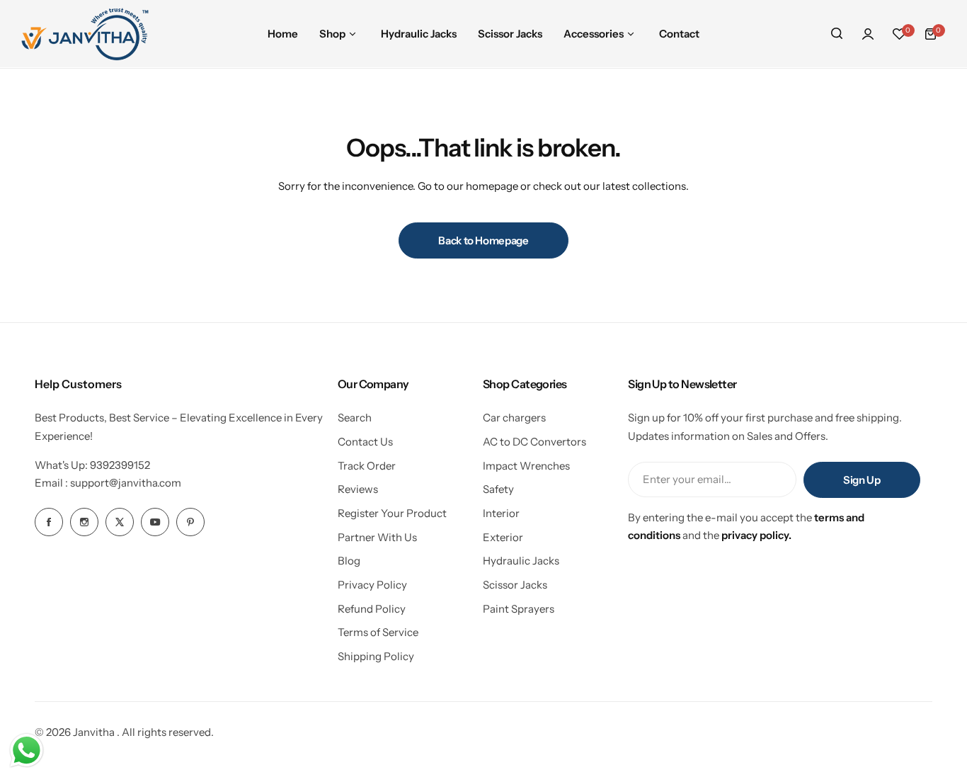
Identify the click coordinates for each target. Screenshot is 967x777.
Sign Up (861, 480)
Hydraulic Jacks (521, 560)
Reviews (358, 489)
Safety (498, 489)
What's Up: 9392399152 (92, 465)
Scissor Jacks (515, 584)
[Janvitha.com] (85, 34)
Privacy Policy (372, 584)
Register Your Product (392, 513)
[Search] (836, 34)
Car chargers (514, 417)
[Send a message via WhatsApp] (26, 750)
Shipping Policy (376, 656)
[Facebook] (49, 522)
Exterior (503, 537)
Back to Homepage (483, 240)
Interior (501, 513)
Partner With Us (377, 537)
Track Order (367, 465)
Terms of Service (378, 632)
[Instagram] (84, 522)
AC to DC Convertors (534, 441)
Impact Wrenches (526, 465)
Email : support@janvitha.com (108, 482)
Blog (349, 560)
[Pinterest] (190, 522)
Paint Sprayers (518, 609)
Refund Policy (372, 609)
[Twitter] (119, 522)
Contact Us (365, 441)
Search (355, 417)
